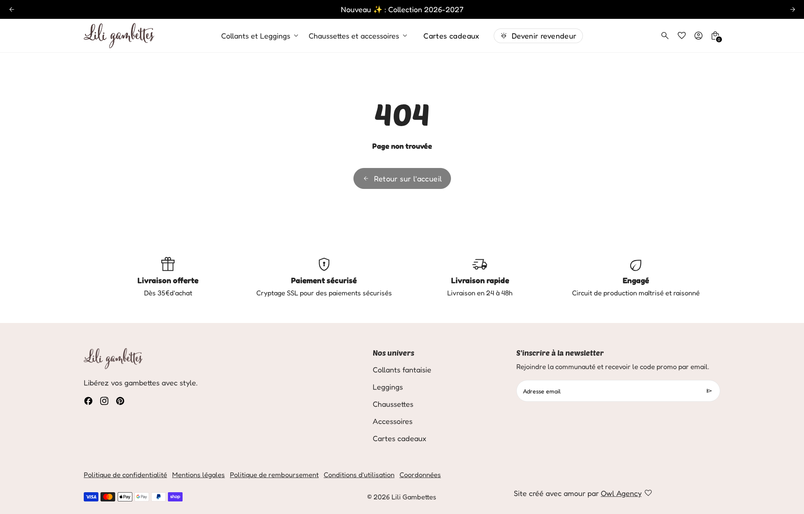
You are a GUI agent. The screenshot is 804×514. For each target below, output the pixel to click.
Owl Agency (621, 493)
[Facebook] (88, 401)
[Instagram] (104, 401)
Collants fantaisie (402, 369)
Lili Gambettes (414, 497)
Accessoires (392, 421)
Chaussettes (393, 403)
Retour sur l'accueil (408, 178)
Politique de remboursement (274, 474)
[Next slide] (792, 9)
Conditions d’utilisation (359, 474)
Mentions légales (198, 474)
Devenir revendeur (544, 35)
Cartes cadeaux (451, 35)
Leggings (388, 386)
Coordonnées (420, 474)
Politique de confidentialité (125, 474)
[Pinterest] (120, 401)
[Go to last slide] (11, 9)
